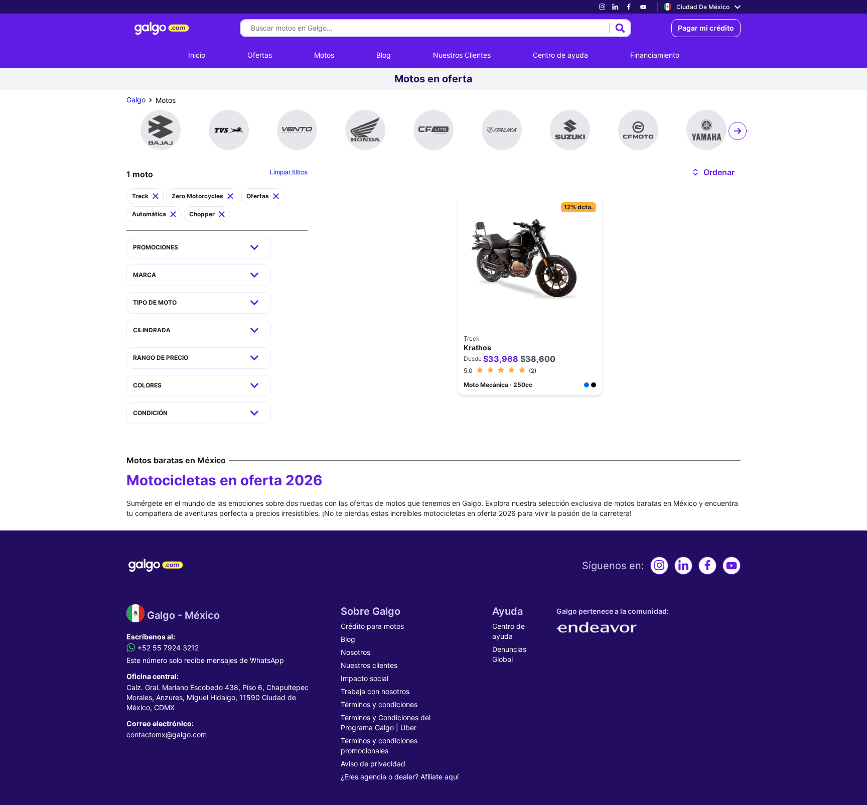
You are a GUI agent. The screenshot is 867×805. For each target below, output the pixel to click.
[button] (713, 172)
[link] (602, 7)
